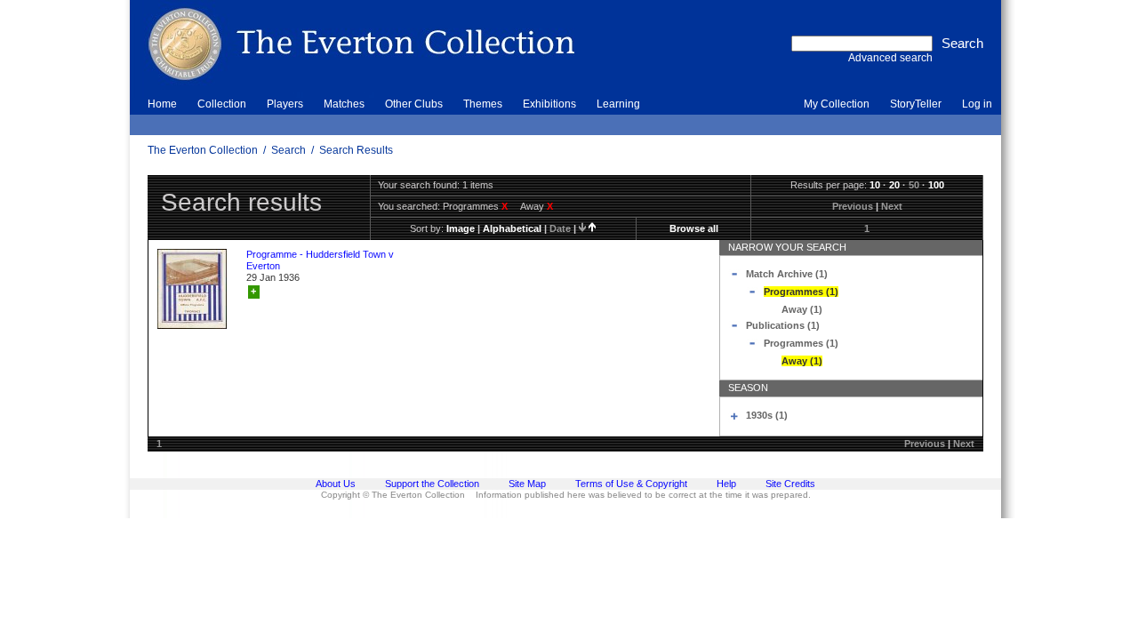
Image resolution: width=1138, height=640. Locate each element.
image (460, 228)
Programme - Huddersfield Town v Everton (320, 260)
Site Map (527, 483)
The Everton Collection (203, 150)
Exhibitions (549, 104)
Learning (618, 104)
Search (288, 150)
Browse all (693, 228)
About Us (336, 483)
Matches (344, 104)
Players (285, 104)
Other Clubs (414, 104)
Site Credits (790, 483)
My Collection (837, 104)
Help (726, 483)
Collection (221, 104)
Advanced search (890, 58)
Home (162, 104)
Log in (977, 104)
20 (894, 185)
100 (936, 185)
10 (875, 185)
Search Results (356, 150)
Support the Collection (432, 483)
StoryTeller (916, 104)
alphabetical (512, 228)
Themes (482, 104)
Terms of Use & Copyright (631, 483)
